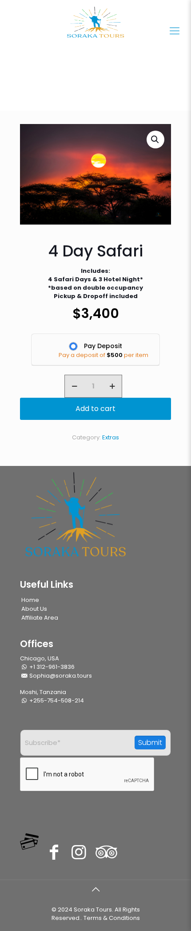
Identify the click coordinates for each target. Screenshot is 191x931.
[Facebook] (54, 852)
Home (30, 600)
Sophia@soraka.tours (60, 675)
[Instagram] (79, 852)
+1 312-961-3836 (51, 667)
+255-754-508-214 (56, 700)
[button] (155, 139)
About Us (34, 609)
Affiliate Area (39, 617)
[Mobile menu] (174, 31)
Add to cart (95, 408)
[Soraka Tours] (95, 22)
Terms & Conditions (112, 918)
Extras (110, 437)
